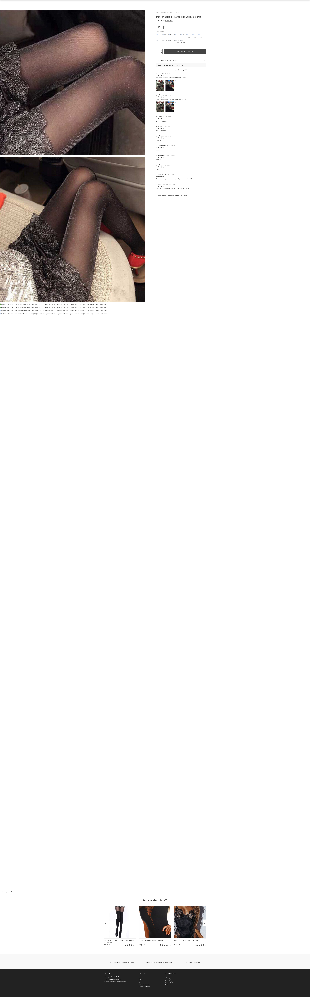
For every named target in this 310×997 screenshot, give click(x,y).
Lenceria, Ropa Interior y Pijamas (169, 12)
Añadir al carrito (185, 51)
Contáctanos (142, 982)
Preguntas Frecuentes (170, 976)
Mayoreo (141, 978)
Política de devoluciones (171, 982)
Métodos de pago (169, 978)
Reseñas (141, 976)
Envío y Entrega (169, 980)
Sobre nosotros (143, 980)
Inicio (157, 12)
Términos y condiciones (145, 985)
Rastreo (167, 983)
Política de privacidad (144, 983)
